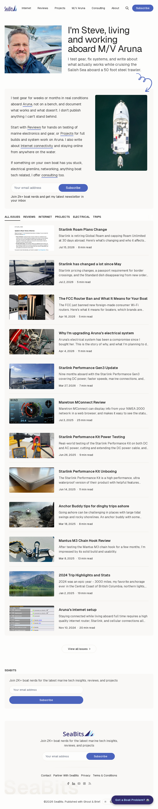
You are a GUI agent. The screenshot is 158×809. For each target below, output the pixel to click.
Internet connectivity (37, 146)
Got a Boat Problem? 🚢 (132, 800)
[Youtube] (79, 783)
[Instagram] (84, 783)
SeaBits (58, 801)
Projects (66, 133)
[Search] (127, 8)
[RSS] (89, 783)
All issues (12, 217)
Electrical (81, 217)
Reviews (34, 127)
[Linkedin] (73, 783)
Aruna (27, 104)
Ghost (87, 801)
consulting (49, 175)
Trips (97, 217)
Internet (45, 217)
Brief (97, 801)
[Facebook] (68, 783)
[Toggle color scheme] (108, 801)
